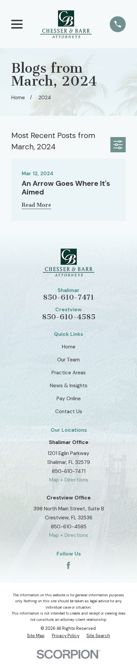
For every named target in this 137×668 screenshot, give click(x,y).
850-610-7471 (68, 297)
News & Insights (68, 385)
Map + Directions (68, 480)
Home (68, 346)
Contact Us (68, 411)
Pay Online (69, 398)
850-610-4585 (68, 317)
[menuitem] (36, 635)
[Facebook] (68, 565)
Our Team (68, 359)
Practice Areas (69, 372)
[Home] (66, 24)
